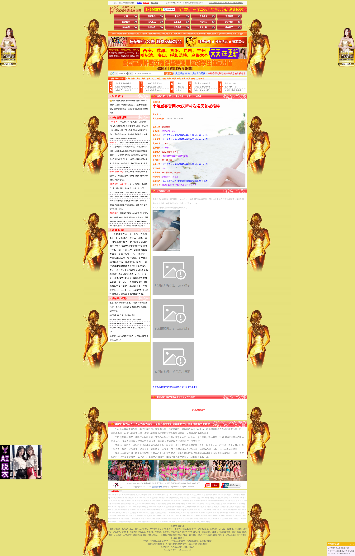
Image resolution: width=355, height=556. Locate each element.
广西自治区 (180, 87)
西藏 (196, 90)
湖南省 (148, 90)
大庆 (189, 96)
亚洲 (226, 87)
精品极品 (177, 27)
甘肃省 (207, 87)
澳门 (230, 83)
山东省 (128, 90)
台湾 (235, 83)
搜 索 (168, 73)
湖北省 (153, 90)
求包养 (177, 16)
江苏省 (153, 83)
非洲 (235, 87)
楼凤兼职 (152, 22)
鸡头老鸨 (229, 22)
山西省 (117, 87)
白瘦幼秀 (152, 27)
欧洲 (230, 87)
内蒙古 (123, 87)
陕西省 (202, 87)
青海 (203, 90)
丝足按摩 (177, 22)
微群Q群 (203, 27)
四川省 (202, 83)
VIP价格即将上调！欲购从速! (338, 548)
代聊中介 (203, 22)
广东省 (178, 83)
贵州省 (207, 83)
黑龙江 (128, 87)
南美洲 (238, 90)
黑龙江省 (179, 96)
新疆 (207, 90)
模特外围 (126, 27)
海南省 (178, 90)
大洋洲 (227, 90)
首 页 (126, 16)
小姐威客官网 (157, 487)
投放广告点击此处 (177, 526)
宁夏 (199, 90)
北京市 (117, 83)
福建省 (148, 87)
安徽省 (153, 87)
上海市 (148, 83)
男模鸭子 (229, 27)
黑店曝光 (152, 16)
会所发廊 (126, 22)
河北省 (128, 83)
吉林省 (117, 90)
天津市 (123, 83)
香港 (226, 83)
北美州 (232, 90)
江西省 (159, 87)
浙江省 (159, 83)
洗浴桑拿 (203, 16)
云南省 (196, 87)
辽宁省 (123, 90)
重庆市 (196, 83)
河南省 (159, 90)
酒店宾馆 (229, 16)
